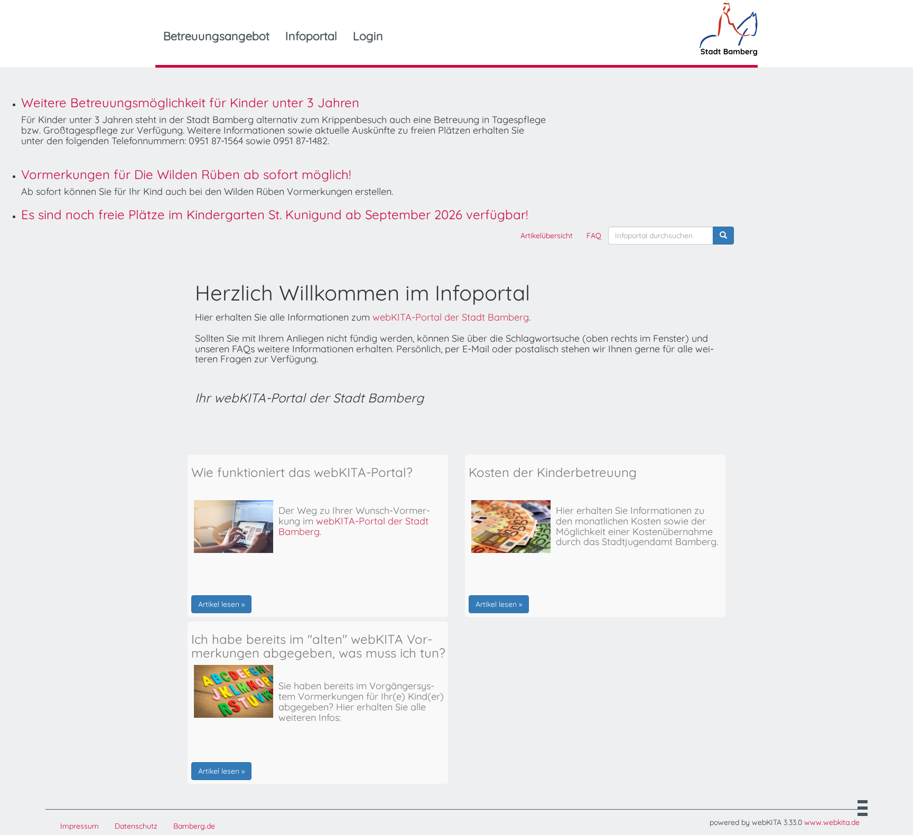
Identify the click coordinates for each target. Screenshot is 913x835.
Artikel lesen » (221, 604)
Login (368, 36)
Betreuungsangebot (216, 36)
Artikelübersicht (546, 235)
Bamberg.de (194, 826)
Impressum (79, 826)
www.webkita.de (832, 822)
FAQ (593, 235)
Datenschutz (136, 826)
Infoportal (311, 36)
